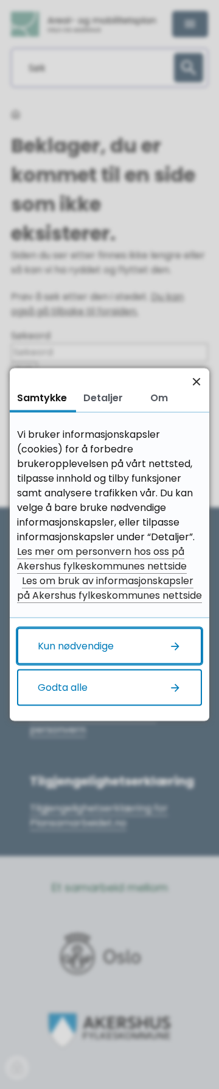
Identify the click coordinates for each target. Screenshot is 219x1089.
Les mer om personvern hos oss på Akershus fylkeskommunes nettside (102, 558)
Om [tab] (159, 398)
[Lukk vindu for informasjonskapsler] (196, 381)
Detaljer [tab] (103, 398)
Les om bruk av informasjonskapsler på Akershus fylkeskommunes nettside (109, 588)
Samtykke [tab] (42, 398)
